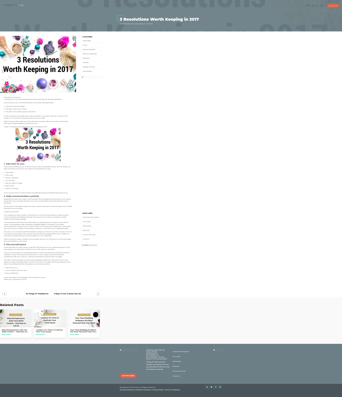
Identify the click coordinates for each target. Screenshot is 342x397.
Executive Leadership (135, 24)
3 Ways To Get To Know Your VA (67, 294)
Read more (6, 334)
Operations (86, 58)
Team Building (87, 71)
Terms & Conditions (172, 390)
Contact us (86, 239)
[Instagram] (220, 387)
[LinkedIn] (207, 387)
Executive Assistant (89, 49)
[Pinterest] (215, 387)
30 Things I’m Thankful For (37, 294)
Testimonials (87, 226)
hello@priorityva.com (89, 245)
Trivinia (124, 24)
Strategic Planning (89, 67)
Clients (85, 45)
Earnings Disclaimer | (128, 390)
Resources (86, 230)
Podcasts (86, 62)
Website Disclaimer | (144, 390)
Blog (323, 6)
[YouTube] (211, 387)
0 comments (148, 24)
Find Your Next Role (89, 235)
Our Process (87, 221)
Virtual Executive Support (91, 217)
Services (315, 6)
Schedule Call (333, 6)
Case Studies (87, 41)
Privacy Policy (158, 390)
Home (307, 6)
